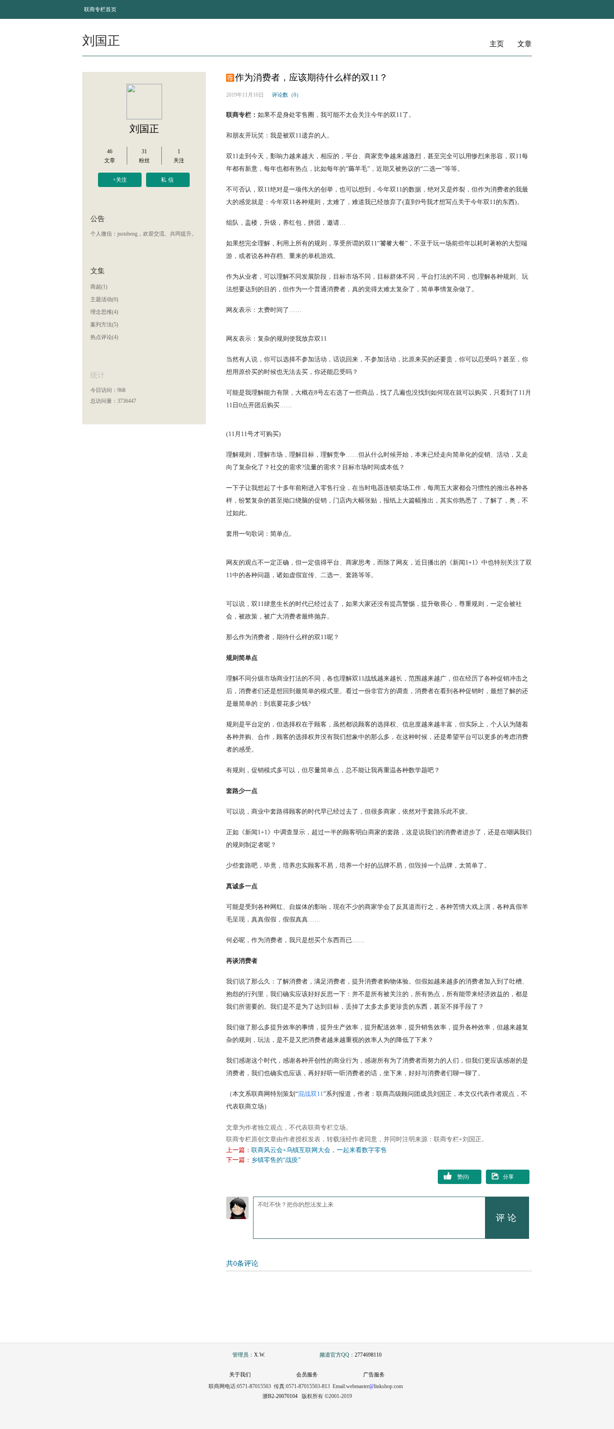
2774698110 (368, 1355)
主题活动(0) (104, 299)
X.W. (259, 1355)
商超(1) (98, 287)
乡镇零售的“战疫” (276, 1160)
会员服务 (307, 1374)
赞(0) (463, 1177)
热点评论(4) (104, 337)
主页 (496, 44)
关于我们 (240, 1374)
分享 (508, 1177)
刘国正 (144, 128)
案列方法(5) (104, 324)
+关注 (120, 180)
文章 (524, 44)
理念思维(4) (104, 312)
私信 (168, 180)
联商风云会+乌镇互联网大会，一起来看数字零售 (319, 1150)
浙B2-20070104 (280, 1396)
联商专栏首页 (100, 9)
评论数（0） (287, 95)
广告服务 (374, 1374)
